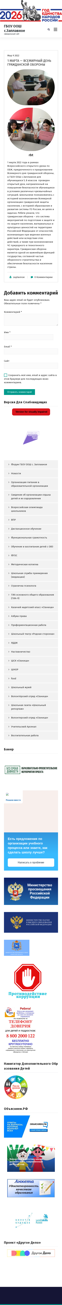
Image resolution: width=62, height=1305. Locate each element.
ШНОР (14, 669)
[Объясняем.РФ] (31, 1126)
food (13, 678)
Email (8, 346)
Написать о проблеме (31, 862)
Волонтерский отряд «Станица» (29, 717)
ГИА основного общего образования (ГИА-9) (32, 596)
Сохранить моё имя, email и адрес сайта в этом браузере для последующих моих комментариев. (30, 379)
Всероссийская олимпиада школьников (27, 509)
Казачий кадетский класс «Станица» (32, 607)
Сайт (6, 360)
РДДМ (14, 642)
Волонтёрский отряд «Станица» (29, 696)
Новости (16, 473)
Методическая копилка (24, 564)
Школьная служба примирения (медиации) (29, 575)
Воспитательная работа (25, 735)
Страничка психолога (23, 585)
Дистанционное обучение (26, 528)
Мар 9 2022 (13, 55)
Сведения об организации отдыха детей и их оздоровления (31, 496)
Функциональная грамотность (29, 537)
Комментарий (13, 312)
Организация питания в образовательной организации (29, 484)
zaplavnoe (19, 277)
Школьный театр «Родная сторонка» (32, 633)
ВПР (13, 519)
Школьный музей (21, 687)
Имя (7, 332)
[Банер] (31, 769)
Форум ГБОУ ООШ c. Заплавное (29, 464)
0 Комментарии (43, 277)
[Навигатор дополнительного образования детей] (31, 1087)
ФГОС (14, 555)
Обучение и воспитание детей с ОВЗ (32, 546)
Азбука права (19, 616)
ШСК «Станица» (20, 660)
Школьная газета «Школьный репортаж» (28, 707)
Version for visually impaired (31, 411)
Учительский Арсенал (23, 726)
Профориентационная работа (28, 625)
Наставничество (20, 651)
